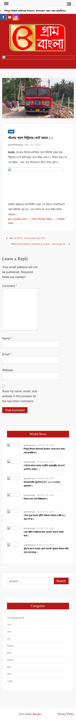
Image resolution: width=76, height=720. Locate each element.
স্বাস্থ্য (9, 681)
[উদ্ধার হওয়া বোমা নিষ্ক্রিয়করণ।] (13, 499)
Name (7, 338)
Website (7, 370)
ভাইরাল (10, 660)
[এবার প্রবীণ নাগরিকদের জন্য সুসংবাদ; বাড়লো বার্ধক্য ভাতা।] (13, 532)
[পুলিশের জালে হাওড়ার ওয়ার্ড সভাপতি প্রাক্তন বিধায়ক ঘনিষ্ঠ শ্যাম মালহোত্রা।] (13, 549)
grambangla (15, 144)
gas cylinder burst (17, 218)
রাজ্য (9, 667)
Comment (9, 286)
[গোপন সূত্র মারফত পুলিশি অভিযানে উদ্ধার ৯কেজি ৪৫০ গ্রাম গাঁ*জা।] (13, 515)
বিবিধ (9, 653)
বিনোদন (10, 646)
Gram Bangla (33, 714)
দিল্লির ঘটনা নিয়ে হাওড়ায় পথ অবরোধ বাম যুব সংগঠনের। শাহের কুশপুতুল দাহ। (39, 243)
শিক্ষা (9, 674)
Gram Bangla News (42, 218)
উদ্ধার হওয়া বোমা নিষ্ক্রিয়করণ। (36, 498)
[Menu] (6, 3)
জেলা (11, 131)
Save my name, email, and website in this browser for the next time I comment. (19, 396)
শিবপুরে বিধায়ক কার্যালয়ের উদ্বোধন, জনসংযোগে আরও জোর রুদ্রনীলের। (35, 10)
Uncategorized (15, 617)
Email (7, 354)
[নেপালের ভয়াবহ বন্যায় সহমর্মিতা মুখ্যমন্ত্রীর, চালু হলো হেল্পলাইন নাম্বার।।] (13, 466)
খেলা (9, 624)
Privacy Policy (66, 714)
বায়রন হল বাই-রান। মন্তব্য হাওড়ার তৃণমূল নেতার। (27, 238)
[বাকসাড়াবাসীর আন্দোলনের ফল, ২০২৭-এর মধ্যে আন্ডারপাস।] (13, 482)
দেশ (8, 639)
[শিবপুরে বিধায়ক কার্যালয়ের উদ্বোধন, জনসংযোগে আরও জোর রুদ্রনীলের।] (13, 449)
